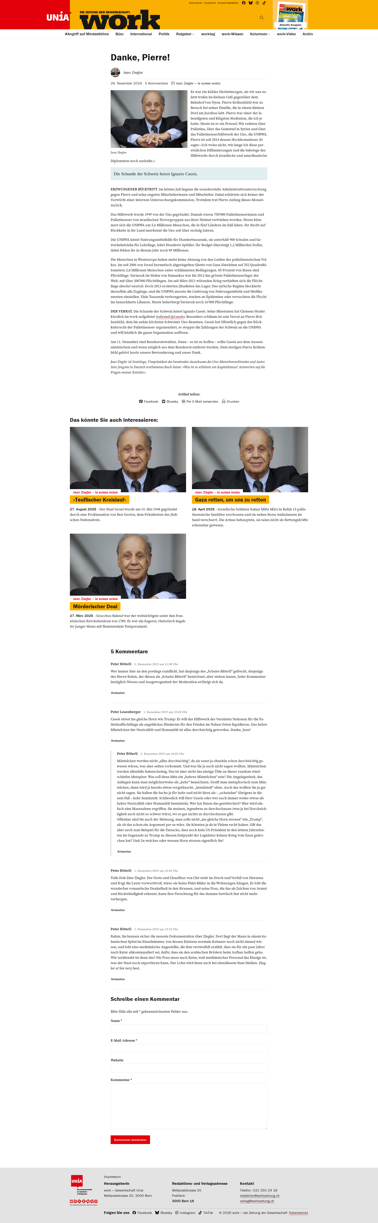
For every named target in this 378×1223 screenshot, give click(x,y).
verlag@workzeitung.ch (257, 1201)
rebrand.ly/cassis (170, 316)
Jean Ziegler (133, 72)
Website (117, 1060)
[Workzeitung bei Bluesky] (250, 3)
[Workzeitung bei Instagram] (257, 3)
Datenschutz (298, 1212)
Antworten (118, 693)
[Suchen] (261, 17)
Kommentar (121, 1080)
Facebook (145, 1212)
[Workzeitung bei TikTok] (264, 3)
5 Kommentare (156, 83)
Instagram (187, 1212)
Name (116, 1021)
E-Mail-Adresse (124, 1040)
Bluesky (166, 1212)
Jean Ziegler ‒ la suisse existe (198, 83)
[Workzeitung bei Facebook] (244, 3)
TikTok (208, 1212)
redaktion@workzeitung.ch (260, 1195)
